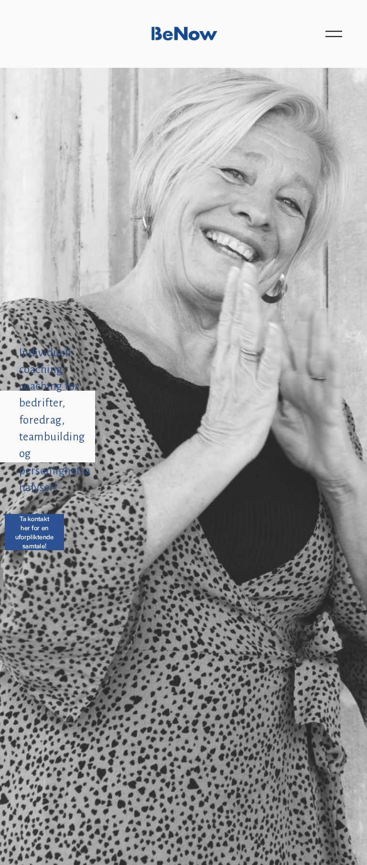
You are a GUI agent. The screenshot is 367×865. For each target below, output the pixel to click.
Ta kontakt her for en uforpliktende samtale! (34, 532)
